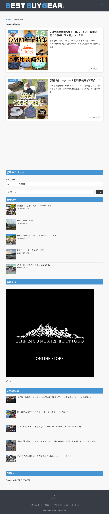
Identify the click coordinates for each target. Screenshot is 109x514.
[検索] (99, 192)
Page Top (54, 498)
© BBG (46, 510)
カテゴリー (10, 179)
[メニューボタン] (101, 6)
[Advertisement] (54, 148)
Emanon (62, 510)
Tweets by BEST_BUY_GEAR (18, 480)
